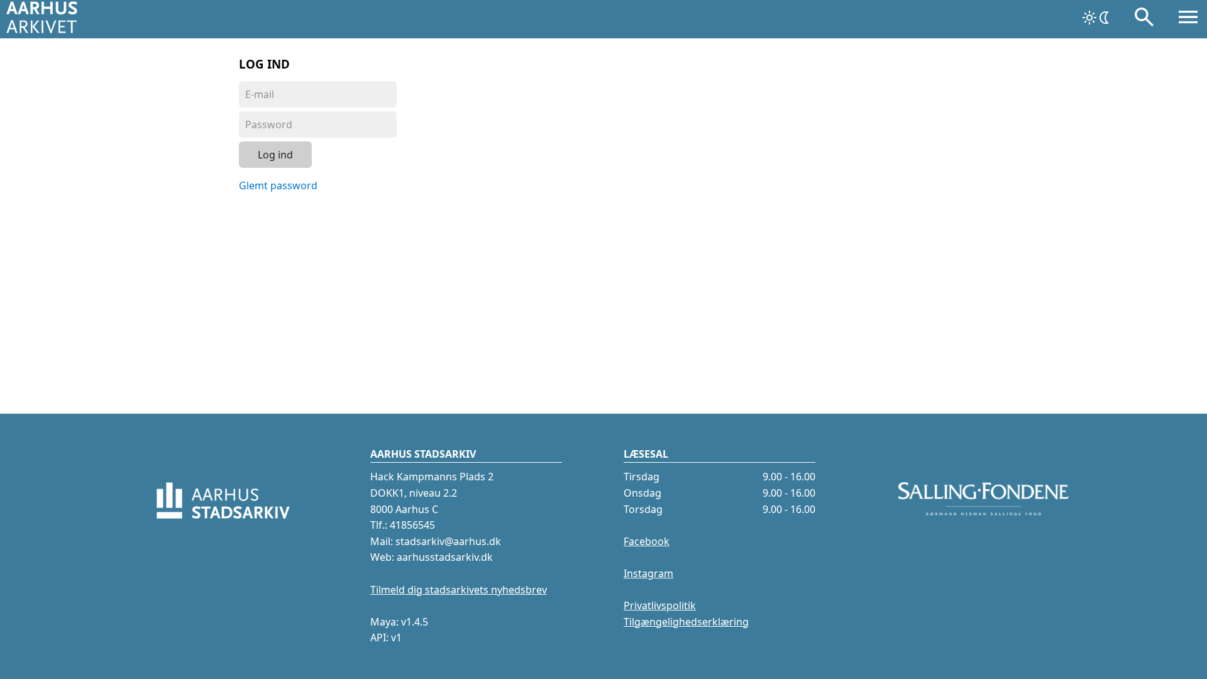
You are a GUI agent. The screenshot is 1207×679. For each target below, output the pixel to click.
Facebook (647, 541)
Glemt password (278, 185)
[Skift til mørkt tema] (1097, 17)
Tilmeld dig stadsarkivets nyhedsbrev (458, 590)
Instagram (648, 573)
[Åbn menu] (1188, 19)
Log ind (275, 155)
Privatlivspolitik (660, 605)
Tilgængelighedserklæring (686, 622)
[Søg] (1144, 19)
